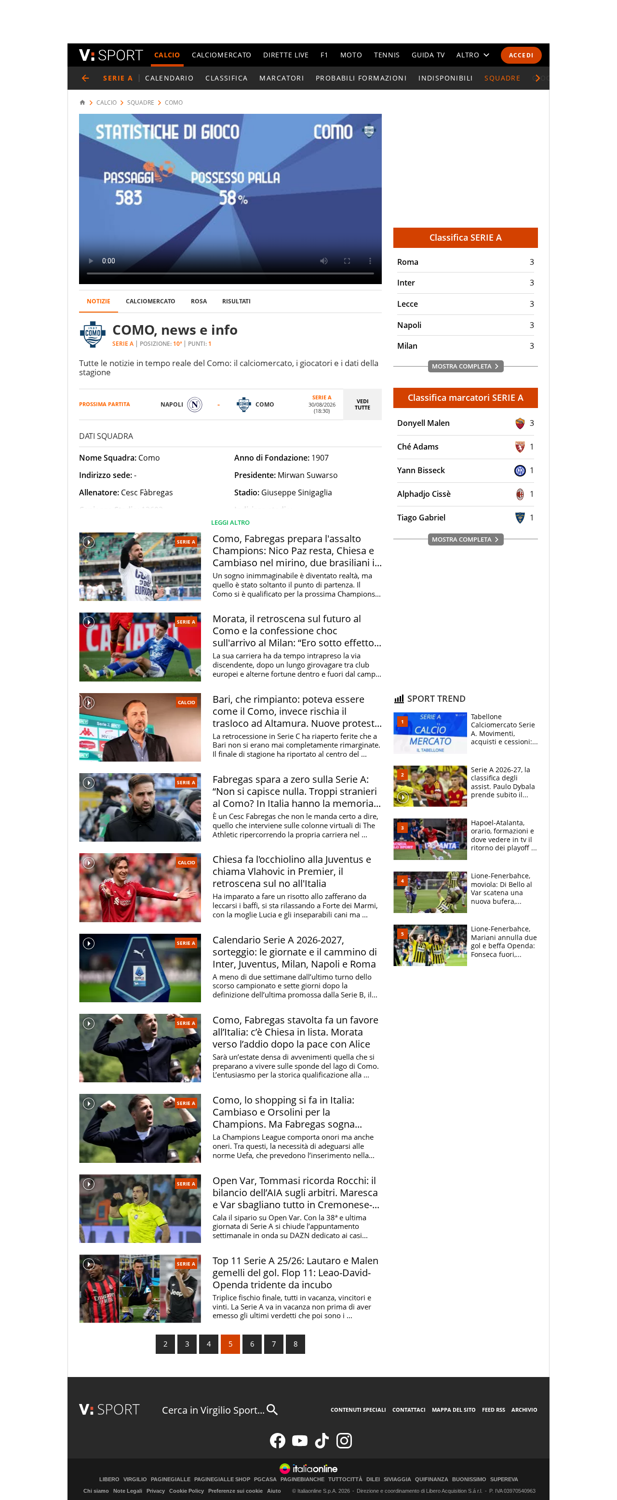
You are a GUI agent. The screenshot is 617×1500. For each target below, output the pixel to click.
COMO (174, 102)
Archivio (524, 1409)
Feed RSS (493, 1409)
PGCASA (265, 1479)
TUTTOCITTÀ (345, 1479)
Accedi (521, 55)
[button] (538, 78)
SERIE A (186, 541)
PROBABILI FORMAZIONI (361, 78)
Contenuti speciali (358, 1409)
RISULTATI (236, 301)
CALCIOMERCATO (222, 54)
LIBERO (109, 1479)
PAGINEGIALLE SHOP (222, 1479)
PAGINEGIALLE (170, 1479)
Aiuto (274, 1491)
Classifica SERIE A (465, 237)
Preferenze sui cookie (235, 1491)
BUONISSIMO (469, 1479)
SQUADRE (502, 78)
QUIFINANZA (431, 1479)
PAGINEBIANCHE (302, 1479)
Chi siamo (96, 1491)
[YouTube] (300, 1446)
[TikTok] (322, 1446)
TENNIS (387, 54)
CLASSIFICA (226, 78)
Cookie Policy (186, 1491)
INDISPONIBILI (445, 78)
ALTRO (468, 54)
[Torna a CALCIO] (85, 78)
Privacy (156, 1491)
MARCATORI (281, 78)
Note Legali (127, 1491)
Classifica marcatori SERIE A (465, 397)
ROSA (199, 301)
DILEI (373, 1479)
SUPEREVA (504, 1479)
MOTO (351, 54)
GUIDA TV (428, 54)
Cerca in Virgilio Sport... (213, 1410)
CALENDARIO (169, 78)
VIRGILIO (135, 1479)
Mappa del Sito (454, 1409)
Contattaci (409, 1409)
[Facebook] (277, 1446)
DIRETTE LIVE (285, 54)
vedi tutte (362, 404)
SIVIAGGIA (397, 1479)
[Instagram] (344, 1446)
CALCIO (167, 54)
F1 (324, 54)
